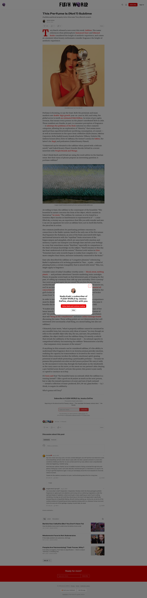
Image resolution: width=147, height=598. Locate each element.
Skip (73, 310)
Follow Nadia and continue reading (73, 306)
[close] (89, 286)
